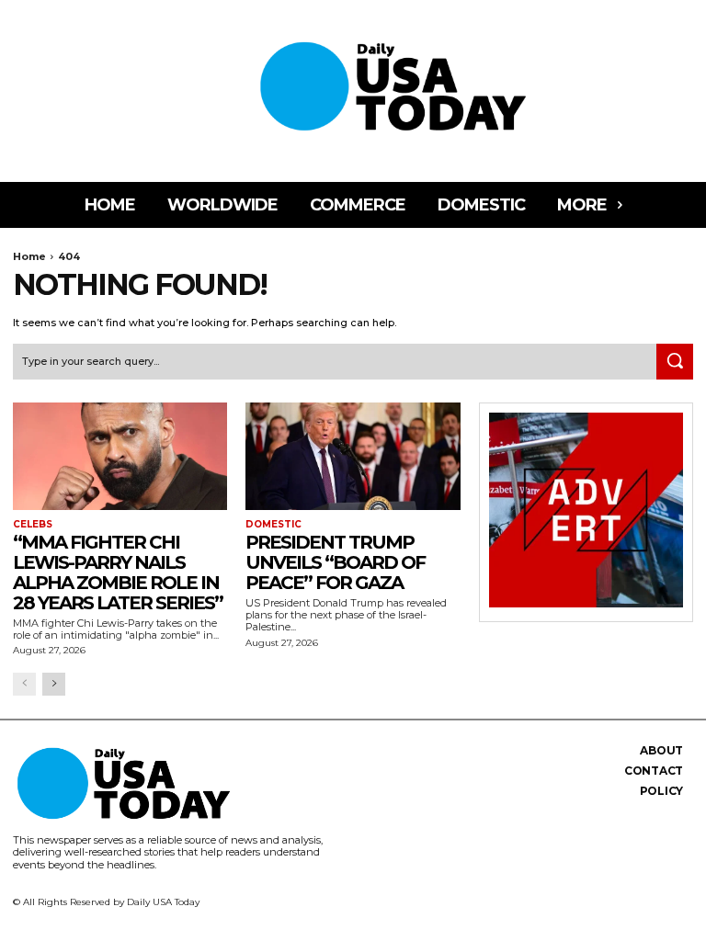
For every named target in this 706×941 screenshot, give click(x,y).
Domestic (273, 524)
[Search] (674, 362)
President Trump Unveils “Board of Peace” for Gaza (335, 562)
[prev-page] (24, 684)
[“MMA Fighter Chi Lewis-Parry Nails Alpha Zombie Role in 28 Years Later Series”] (120, 456)
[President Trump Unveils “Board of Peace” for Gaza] (352, 456)
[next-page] (53, 684)
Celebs (32, 524)
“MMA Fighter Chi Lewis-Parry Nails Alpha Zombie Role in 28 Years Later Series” (117, 572)
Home (29, 256)
